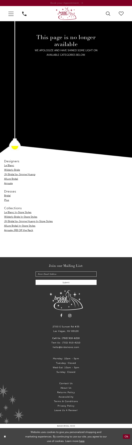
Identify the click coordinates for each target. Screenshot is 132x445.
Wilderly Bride (12, 169)
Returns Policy (66, 392)
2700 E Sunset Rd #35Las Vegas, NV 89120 (66, 328)
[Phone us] (24, 13)
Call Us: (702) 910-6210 (66, 338)
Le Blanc (9, 165)
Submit (66, 282)
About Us (66, 388)
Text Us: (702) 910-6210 (65, 342)
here (81, 441)
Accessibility (66, 396)
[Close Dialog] (5, 436)
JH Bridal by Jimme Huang (19, 174)
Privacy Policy (66, 405)
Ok (126, 436)
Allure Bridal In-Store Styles (19, 225)
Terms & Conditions (66, 401)
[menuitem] (11, 13)
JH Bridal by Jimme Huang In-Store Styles (28, 221)
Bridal (7, 195)
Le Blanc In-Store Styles (17, 212)
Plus (6, 200)
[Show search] (108, 13)
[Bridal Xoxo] (66, 13)
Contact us (66, 383)
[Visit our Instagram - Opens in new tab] (70, 316)
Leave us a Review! (66, 410)
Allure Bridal (11, 178)
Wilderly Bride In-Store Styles (20, 216)
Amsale (8, 183)
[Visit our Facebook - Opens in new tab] (61, 316)
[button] (11, 13)
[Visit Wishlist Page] (121, 13)
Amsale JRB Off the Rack (18, 230)
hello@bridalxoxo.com (66, 347)
